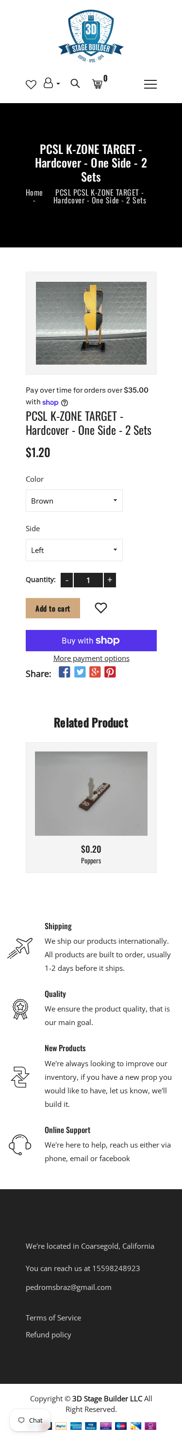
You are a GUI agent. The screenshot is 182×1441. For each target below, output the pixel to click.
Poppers (91, 861)
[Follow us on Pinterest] (110, 671)
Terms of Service (53, 1317)
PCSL (63, 192)
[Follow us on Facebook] (64, 671)
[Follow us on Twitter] (79, 671)
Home (34, 192)
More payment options (91, 657)
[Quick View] (116, 808)
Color (35, 478)
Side (33, 528)
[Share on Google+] (94, 671)
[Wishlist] (100, 608)
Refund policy (48, 1334)
